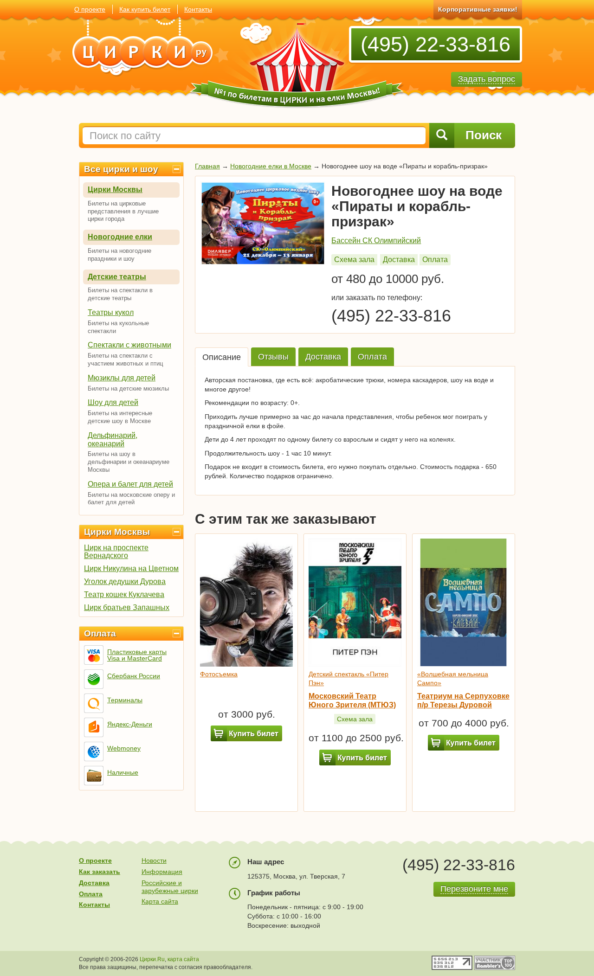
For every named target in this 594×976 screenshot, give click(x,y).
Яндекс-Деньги (129, 724)
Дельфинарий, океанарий (112, 439)
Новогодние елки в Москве (270, 166)
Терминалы (124, 700)
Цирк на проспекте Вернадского (116, 551)
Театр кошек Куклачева (124, 594)
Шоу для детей (113, 402)
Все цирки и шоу (121, 169)
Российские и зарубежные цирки (170, 886)
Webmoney (124, 748)
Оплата (100, 633)
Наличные (122, 772)
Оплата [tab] (372, 356)
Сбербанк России (133, 676)
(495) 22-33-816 (435, 44)
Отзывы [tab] (273, 356)
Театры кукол (111, 312)
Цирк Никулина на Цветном (131, 568)
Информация (162, 871)
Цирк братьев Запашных (126, 607)
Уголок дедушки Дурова (125, 581)
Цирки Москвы (115, 189)
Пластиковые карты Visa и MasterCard (137, 655)
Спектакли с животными (129, 345)
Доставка (399, 259)
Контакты (198, 9)
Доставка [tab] (323, 356)
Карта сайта (160, 901)
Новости (154, 860)
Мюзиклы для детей (121, 378)
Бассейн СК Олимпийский (376, 240)
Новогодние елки (120, 237)
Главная (207, 166)
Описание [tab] (221, 357)
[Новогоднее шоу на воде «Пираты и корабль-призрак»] (263, 223)
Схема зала (354, 259)
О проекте (89, 9)
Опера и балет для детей (130, 484)
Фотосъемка (219, 674)
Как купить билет (144, 9)
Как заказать (99, 871)
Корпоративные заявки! (477, 9)
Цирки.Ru (152, 959)
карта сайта (183, 959)
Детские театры (117, 277)
